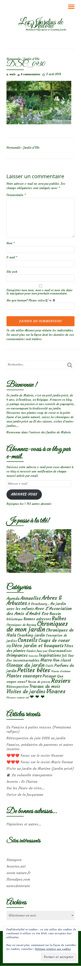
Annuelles (30, 598)
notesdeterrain (18, 886)
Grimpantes (17, 655)
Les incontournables (22, 660)
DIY (8, 646)
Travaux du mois (44, 686)
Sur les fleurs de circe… (25, 788)
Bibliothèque (14, 619)
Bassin (55, 613)
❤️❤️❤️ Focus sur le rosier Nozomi (34, 755)
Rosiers (60, 681)
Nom (10, 243)
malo (12, 74)
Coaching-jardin (31, 635)
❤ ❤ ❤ (37, 697)
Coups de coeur (54, 640)
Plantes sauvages (24, 676)
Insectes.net (15, 866)
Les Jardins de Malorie (40, 24)
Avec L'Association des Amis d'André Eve (39, 611)
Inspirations (50, 655)
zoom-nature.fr (18, 873)
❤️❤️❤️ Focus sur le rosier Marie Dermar (39, 762)
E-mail (11, 257)
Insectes (33, 655)
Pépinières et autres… (23, 824)
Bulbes (59, 618)
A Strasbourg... (38, 604)
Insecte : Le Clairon (21, 781)
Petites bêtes (33, 670)
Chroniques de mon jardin (37, 626)
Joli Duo (68, 655)
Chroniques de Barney (21, 625)
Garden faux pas (37, 651)
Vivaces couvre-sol (17, 697)
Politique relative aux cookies (53, 949)
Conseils (28, 640)
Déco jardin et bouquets (38, 645)
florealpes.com (18, 879)
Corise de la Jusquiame (24, 794)
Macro (46, 660)
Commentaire (16, 195)
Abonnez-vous (24, 494)
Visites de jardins (25, 691)
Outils (49, 666)
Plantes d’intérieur (61, 671)
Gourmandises (60, 650)
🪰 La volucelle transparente (29, 775)
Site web (11, 271)
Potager (49, 675)
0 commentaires (30, 74)
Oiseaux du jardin (25, 665)
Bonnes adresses (37, 619)
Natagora (13, 860)
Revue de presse (39, 682)
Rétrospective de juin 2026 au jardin (35, 738)
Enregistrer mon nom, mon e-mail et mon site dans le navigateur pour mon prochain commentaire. (39, 292)
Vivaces (55, 691)
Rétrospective (17, 686)
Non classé (62, 660)
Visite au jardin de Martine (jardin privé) (40, 768)
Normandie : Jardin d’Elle (23, 59)
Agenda (12, 598)
